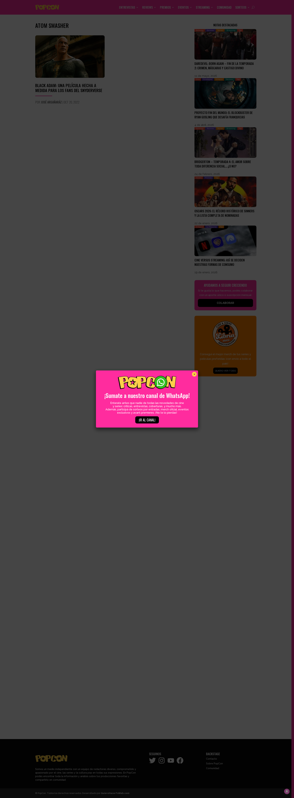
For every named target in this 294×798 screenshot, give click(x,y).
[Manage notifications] (287, 791)
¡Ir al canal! (147, 419)
